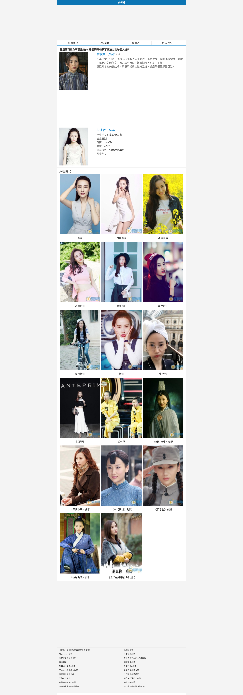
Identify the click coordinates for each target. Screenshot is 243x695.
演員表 (136, 43)
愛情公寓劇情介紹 (131, 670)
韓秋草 (101, 54)
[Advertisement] (121, 22)
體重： (100, 146)
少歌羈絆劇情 (129, 654)
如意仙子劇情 (129, 682)
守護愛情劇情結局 (131, 674)
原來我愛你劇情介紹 (67, 658)
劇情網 (121, 2)
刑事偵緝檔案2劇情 (67, 666)
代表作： (102, 153)
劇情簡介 (73, 43)
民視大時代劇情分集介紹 (134, 686)
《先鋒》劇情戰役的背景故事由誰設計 (75, 650)
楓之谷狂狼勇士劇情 (132, 678)
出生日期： (103, 138)
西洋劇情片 (63, 662)
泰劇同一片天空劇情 (67, 682)
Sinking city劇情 (65, 654)
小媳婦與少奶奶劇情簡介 (69, 686)
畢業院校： (103, 150)
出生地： (102, 135)
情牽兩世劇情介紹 (66, 674)
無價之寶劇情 (129, 662)
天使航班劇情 (64, 678)
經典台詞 (167, 43)
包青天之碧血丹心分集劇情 (135, 658)
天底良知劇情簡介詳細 (68, 670)
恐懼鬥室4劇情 (130, 666)
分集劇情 (104, 43)
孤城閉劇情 (128, 650)
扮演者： (103, 129)
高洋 (112, 54)
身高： (100, 142)
